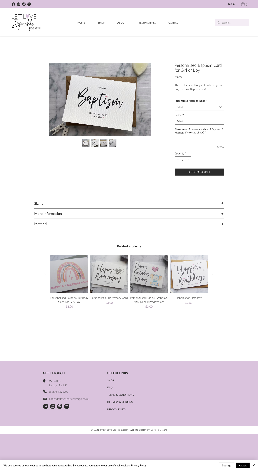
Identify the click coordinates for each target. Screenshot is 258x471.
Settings (226, 465)
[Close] (254, 465)
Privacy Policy (138, 465)
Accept (243, 465)
